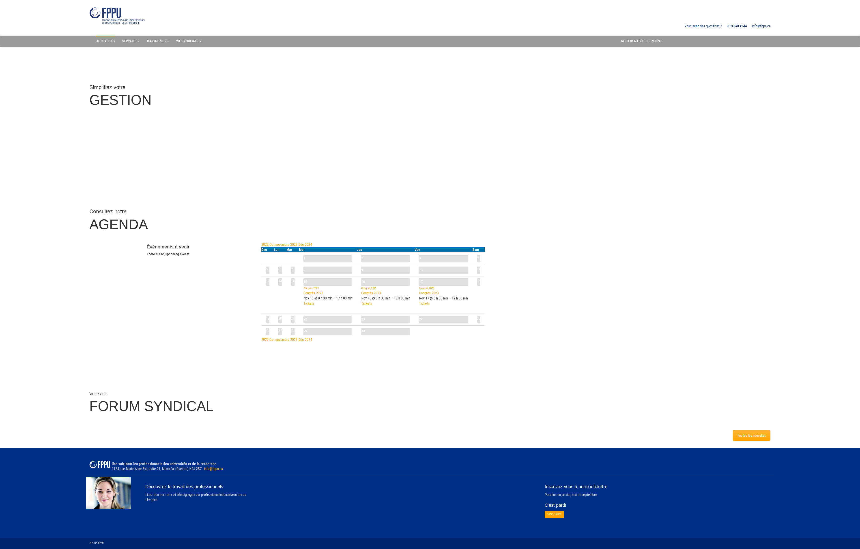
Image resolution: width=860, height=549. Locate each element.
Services (130, 41)
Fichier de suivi (426, 134)
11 (478, 269)
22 (305, 319)
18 (478, 281)
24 (421, 319)
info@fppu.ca (213, 469)
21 (293, 318)
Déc (301, 244)
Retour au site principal (641, 41)
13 (280, 281)
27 (280, 330)
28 (293, 330)
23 (363, 319)
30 (363, 331)
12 (267, 281)
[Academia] (117, 15)
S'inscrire (554, 514)
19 (267, 318)
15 (305, 282)
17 (421, 282)
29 (305, 331)
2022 (265, 244)
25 (478, 318)
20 (280, 318)
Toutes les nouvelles (751, 435)
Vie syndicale (187, 41)
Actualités (105, 41)
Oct (272, 244)
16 (363, 282)
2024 (308, 244)
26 (267, 330)
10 (421, 270)
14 (293, 281)
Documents (157, 41)
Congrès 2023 (313, 293)
